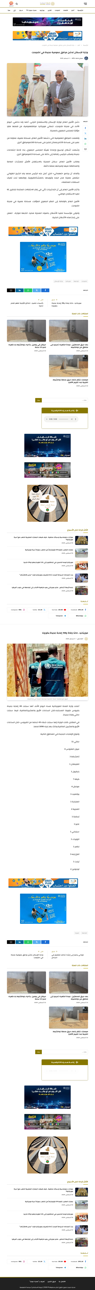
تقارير (50, 10)
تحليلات (57, 10)
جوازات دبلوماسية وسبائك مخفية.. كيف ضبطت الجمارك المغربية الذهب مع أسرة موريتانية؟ (43, 538)
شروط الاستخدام (37, 1287)
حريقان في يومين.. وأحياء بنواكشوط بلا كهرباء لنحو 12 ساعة (27, 346)
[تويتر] (85, 133)
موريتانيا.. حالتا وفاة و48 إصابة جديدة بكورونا (66, 304)
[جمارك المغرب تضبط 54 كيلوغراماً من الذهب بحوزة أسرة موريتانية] (81, 552)
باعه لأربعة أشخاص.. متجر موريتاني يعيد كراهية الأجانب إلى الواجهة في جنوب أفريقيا (42, 587)
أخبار (72, 10)
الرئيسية (80, 10)
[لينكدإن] (85, 138)
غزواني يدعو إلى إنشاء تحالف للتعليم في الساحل (68, 956)
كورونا (77, 933)
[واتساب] (85, 143)
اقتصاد (65, 10)
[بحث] (16, 3)
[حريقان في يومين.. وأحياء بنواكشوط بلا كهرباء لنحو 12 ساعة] (26, 331)
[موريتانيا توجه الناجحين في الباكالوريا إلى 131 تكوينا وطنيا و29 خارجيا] (81, 565)
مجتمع (8, 10)
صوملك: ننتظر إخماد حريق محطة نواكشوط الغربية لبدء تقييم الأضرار (70, 381)
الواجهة (76, 281)
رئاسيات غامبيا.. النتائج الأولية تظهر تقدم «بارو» (27, 304)
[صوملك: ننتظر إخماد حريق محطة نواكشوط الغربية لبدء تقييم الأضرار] (68, 366)
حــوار (21, 10)
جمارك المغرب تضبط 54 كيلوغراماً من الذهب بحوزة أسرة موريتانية (49, 550)
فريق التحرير (52, 1281)
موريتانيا (68, 281)
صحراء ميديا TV (31, 10)
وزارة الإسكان (58, 281)
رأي (14, 10)
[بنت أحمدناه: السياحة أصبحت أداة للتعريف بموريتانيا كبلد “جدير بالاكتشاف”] (81, 578)
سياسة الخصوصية (25, 1287)
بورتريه (42, 10)
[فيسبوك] (85, 128)
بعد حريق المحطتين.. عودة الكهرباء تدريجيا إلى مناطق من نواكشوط (69, 346)
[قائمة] (85, 3)
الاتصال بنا (62, 1281)
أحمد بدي (80, 638)
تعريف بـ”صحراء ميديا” (37, 1281)
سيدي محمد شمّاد (77, 58)
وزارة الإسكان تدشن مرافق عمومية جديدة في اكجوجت (27, 956)
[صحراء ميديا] (47, 4)
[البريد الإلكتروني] (85, 149)
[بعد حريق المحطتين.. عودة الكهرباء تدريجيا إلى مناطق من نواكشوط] (68, 331)
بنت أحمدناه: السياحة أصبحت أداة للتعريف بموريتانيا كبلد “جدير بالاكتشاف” (46, 575)
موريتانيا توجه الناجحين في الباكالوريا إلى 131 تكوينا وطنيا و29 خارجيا (48, 562)
